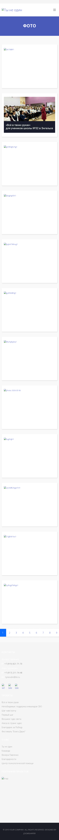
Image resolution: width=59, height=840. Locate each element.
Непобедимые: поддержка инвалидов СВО (22, 706)
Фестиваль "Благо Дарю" (13, 731)
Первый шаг (7, 714)
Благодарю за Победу (12, 727)
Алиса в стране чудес (12, 723)
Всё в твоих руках (10, 702)
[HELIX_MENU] (54, 9)
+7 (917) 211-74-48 (13, 672)
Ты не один (7, 746)
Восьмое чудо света (11, 719)
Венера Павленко (10, 755)
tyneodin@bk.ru (12, 677)
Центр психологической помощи (17, 763)
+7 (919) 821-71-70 (13, 663)
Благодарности (9, 759)
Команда (6, 750)
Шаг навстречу (9, 710)
